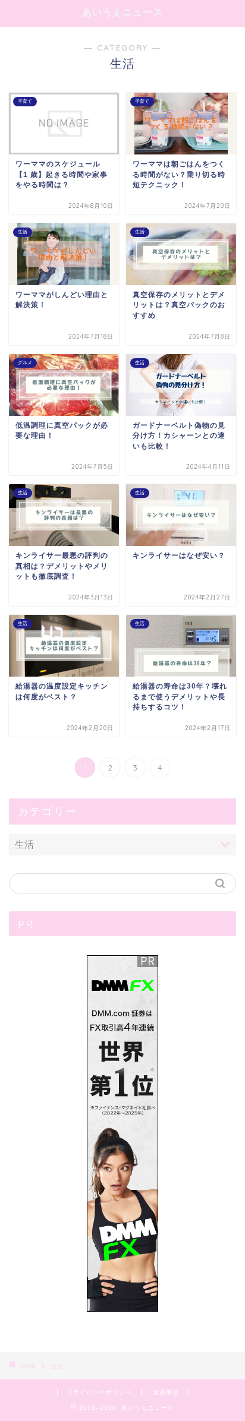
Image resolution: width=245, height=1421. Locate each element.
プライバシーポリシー (99, 1392)
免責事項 (166, 1392)
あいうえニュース (122, 12)
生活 (57, 1366)
